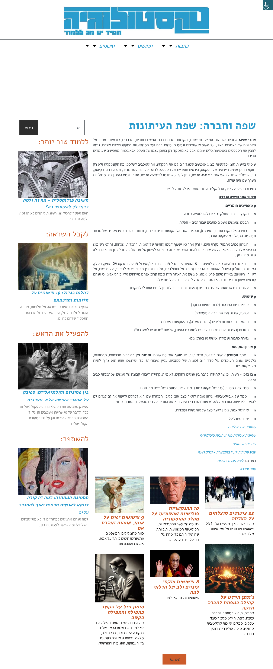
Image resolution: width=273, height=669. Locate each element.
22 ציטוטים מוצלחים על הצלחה (231, 516)
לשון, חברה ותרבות (230, 460)
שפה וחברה (248, 468)
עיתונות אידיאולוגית (242, 426)
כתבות (182, 45)
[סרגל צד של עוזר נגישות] (268, 5)
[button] (174, 659)
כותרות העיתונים (244, 443)
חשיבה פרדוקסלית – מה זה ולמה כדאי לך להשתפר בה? (55, 203)
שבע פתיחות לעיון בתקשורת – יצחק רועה (227, 452)
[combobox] (62, 127)
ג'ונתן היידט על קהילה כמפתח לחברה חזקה (230, 602)
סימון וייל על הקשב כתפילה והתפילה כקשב (122, 612)
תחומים (145, 45)
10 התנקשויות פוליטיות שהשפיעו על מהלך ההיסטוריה (175, 513)
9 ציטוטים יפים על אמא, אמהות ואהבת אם (122, 522)
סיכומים (107, 45)
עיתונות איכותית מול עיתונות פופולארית (228, 435)
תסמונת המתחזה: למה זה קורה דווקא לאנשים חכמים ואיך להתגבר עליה (53, 505)
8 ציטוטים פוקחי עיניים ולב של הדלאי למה (176, 587)
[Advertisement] (136, 84)
